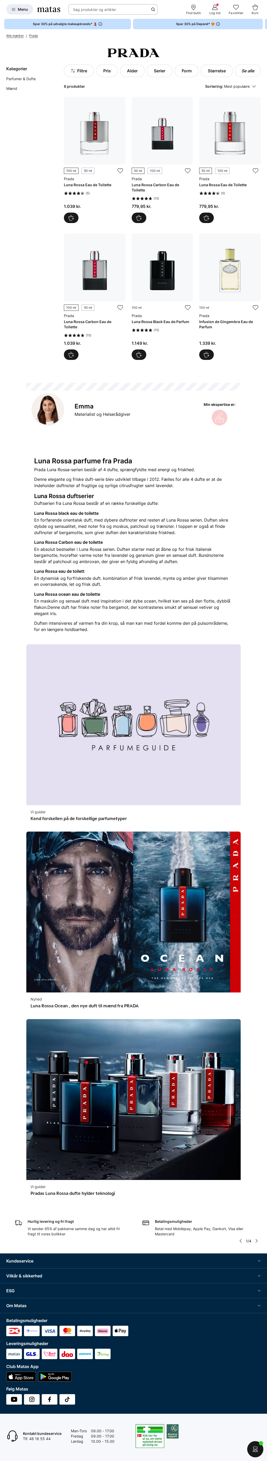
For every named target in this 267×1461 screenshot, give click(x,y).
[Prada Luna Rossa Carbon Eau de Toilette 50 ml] (162, 160)
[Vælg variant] (71, 218)
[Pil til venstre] (240, 1241)
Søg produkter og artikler (94, 9)
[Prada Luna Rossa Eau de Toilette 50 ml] (230, 160)
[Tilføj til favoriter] (120, 171)
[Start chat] (255, 1449)
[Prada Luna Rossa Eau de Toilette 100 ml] (94, 160)
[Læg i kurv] (139, 354)
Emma (84, 406)
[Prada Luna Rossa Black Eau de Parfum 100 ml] (162, 296)
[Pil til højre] (263, 24)
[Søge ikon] (153, 9)
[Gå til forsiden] (48, 9)
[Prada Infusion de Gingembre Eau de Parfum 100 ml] (230, 296)
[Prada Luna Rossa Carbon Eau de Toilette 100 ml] (94, 296)
